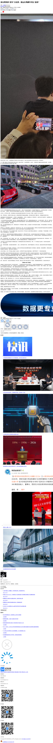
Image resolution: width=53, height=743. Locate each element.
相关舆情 (2, 6)
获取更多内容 (3, 610)
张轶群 (4, 5)
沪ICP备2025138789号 (26, 738)
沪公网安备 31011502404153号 (8, 741)
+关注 (2, 571)
